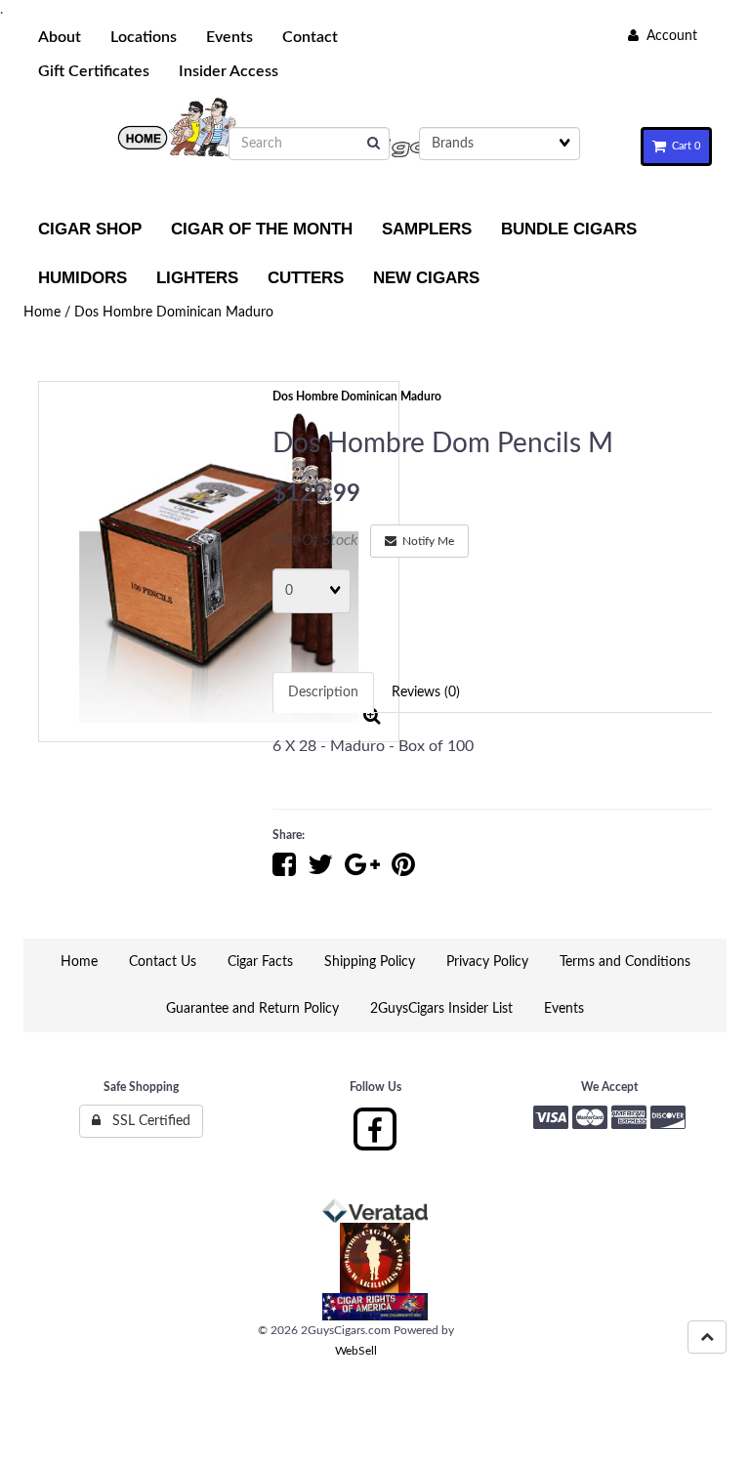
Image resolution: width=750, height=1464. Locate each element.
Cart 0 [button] (683, 146)
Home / (48, 312)
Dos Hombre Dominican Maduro (173, 312)
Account (668, 36)
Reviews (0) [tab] (426, 692)
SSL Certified (145, 1121)
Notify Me (425, 541)
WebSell (356, 1351)
